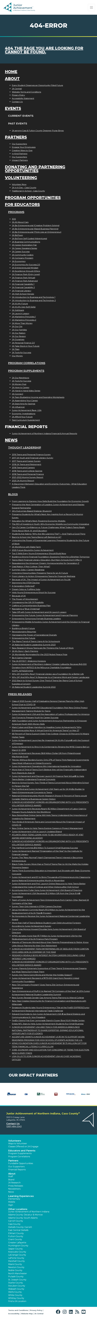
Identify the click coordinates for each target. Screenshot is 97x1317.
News (11, 440)
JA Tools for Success (21, 352)
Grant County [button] (15, 1239)
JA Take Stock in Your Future (25, 346)
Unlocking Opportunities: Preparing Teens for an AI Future (40, 573)
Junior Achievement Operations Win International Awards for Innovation (46, 766)
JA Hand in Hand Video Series (26, 390)
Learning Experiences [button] (21, 1196)
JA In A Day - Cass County (24, 187)
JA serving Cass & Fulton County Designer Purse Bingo (38, 130)
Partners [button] (13, 1161)
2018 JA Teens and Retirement (26, 464)
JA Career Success (21, 251)
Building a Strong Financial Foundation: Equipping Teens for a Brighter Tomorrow (51, 557)
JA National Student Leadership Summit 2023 (34, 644)
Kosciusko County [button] (17, 1252)
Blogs (13, 494)
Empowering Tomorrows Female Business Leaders (36, 618)
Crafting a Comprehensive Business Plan (31, 605)
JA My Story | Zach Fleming (25, 651)
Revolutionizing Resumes (24, 631)
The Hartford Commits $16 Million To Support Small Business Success (45, 848)
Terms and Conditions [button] (18, 1310)
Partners (16, 137)
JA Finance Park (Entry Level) (26, 274)
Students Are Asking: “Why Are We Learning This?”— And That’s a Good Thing (48, 534)
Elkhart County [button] (16, 1233)
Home (11, 71)
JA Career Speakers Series (24, 248)
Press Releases (20, 694)
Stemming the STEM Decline (26, 583)
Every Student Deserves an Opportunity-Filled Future (37, 85)
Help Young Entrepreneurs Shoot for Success (33, 592)
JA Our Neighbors (20, 378)
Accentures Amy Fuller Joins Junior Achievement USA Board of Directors (47, 890)
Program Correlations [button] (19, 1156)
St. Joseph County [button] (17, 1279)
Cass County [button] (14, 1224)
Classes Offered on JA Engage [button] (23, 1146)
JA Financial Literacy (21, 290)
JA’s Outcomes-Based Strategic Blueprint (32, 511)
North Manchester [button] (17, 1273)
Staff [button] (10, 1176)
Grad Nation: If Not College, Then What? (31, 566)
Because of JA (19, 596)
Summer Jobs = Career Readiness (28, 569)
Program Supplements (26, 370)
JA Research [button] (14, 1182)
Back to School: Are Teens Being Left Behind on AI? (36, 537)
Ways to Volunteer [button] (17, 1143)
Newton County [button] (16, 1267)
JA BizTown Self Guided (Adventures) (29, 238)
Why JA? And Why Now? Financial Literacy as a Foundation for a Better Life (48, 674)
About (12, 78)
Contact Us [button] (13, 1124)
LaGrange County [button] (17, 1255)
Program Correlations (26, 363)
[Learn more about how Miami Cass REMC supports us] (70, 1096)
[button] (59, 1312)
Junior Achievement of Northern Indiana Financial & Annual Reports (44, 433)
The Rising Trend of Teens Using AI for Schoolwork (36, 641)
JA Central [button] (38, 1314)
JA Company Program (22, 258)
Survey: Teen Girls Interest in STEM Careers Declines (36, 906)
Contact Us (17, 101)
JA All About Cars (20, 222)
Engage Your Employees (23, 147)
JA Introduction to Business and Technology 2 (34, 300)
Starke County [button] (15, 1283)
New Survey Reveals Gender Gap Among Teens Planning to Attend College (48, 997)
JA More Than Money (22, 323)
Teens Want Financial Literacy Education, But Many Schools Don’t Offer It (47, 560)
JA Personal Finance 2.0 (23, 343)
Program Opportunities (33, 197)
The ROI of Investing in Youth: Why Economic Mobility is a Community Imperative (50, 524)
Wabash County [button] (16, 1289)
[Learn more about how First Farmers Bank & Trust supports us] (41, 1096)
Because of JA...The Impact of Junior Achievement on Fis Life (41, 579)
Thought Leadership (24, 447)
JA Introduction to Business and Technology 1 (33, 297)
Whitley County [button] (16, 1298)
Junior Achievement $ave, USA (26, 410)
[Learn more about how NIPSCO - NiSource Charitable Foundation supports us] (85, 1096)
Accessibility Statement (23, 98)
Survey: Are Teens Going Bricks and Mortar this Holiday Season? (42, 975)
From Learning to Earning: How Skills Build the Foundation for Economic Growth (50, 501)
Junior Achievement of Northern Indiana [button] (28, 1211)
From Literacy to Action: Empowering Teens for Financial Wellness (43, 576)
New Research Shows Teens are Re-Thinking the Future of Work (43, 648)
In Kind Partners (19, 153)
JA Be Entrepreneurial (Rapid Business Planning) (35, 229)
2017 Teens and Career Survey (26, 461)
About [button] (11, 1174)
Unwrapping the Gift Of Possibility (28, 602)
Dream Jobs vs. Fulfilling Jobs (26, 589)
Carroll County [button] (15, 1221)
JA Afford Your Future (22, 417)
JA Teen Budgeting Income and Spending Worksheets (38, 397)
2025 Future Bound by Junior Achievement (33, 550)
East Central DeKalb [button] (18, 1230)
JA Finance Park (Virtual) (23, 277)
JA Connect (17, 394)
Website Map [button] (27, 1314)
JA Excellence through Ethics (26, 271)
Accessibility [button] (13, 1314)
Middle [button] (11, 1202)
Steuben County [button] (16, 1286)
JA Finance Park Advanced (25, 281)
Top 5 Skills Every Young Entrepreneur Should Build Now (39, 553)
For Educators (22, 204)
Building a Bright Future (23, 628)
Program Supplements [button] (20, 1153)
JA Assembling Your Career (25, 400)
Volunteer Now (19, 184)
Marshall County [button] (16, 1261)
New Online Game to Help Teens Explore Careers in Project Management (47, 828)
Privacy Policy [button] (36, 1310)
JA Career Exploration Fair (24, 245)
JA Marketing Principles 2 (24, 320)
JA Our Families (19, 330)
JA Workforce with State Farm (26, 547)
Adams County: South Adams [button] (23, 1218)
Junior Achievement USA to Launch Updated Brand (37, 831)
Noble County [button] (15, 1270)
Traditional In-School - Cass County (28, 191)
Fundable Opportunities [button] (20, 1163)
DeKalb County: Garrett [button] (20, 1227)
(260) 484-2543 (14, 1126)
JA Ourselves (18, 339)
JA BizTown (17, 235)
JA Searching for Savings (23, 404)
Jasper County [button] (15, 1249)
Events (13, 108)
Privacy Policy (18, 95)
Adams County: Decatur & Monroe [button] (25, 1214)
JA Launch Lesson (20, 313)
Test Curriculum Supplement (26, 420)
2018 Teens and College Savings (27, 471)
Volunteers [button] (14, 1141)
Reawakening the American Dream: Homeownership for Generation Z (45, 563)
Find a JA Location (17, 1301)
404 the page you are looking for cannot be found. (44, 50)
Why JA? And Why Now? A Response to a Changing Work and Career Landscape (50, 677)
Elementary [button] (14, 1199)
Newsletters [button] (14, 1189)
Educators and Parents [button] (21, 1151)
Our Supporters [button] (16, 1166)
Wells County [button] (15, 1292)
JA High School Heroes (23, 294)
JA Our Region (19, 336)
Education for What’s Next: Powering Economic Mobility (39, 521)
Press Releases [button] (15, 1186)
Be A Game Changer (22, 658)
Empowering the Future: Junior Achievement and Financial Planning (45, 615)
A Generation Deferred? (23, 586)
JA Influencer (18, 407)
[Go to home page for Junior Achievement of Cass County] (19, 7)
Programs (16, 211)
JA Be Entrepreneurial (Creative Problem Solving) (35, 225)
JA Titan (15, 349)
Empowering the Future (23, 638)
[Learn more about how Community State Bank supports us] (26, 1096)
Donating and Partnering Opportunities (35, 169)
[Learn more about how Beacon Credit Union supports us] (11, 1096)
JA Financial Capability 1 (23, 284)
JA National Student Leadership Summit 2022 (34, 687)
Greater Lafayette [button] (17, 1242)
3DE (14, 219)
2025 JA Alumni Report (23, 480)
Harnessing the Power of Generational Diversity (34, 635)
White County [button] (15, 1295)
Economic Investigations (23, 413)
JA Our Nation (18, 333)
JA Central (17, 88)
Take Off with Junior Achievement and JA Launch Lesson (39, 612)
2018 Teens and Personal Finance (28, 474)
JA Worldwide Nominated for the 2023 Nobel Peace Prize (39, 654)
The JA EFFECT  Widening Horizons (29, 661)
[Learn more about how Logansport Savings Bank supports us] (56, 1096)
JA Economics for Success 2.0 (26, 264)
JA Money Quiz (19, 384)
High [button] (10, 1205)
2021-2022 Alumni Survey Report (27, 477)
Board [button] (11, 1179)
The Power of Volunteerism (25, 599)
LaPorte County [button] (16, 1258)
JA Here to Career (20, 387)
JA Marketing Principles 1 (24, 316)
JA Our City (17, 326)
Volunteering (21, 177)
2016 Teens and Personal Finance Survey (31, 454)
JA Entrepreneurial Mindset (25, 268)
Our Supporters (19, 144)
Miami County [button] (15, 1264)
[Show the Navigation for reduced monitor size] (91, 7)
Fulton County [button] (15, 1236)
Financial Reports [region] (17, 1169)
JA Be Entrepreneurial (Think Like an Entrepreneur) (36, 232)
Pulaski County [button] (15, 1276)
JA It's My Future (20, 303)
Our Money (17, 356)
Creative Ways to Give (22, 150)
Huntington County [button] (18, 1245)
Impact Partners (20, 160)
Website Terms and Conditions (26, 92)
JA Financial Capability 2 (23, 287)
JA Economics (18, 261)
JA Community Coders (22, 255)
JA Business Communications (26, 242)
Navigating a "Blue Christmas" (26, 609)
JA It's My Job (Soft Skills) (24, 307)
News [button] (11, 1192)
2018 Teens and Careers (23, 467)
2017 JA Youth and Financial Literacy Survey (32, 458)
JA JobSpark (18, 310)
